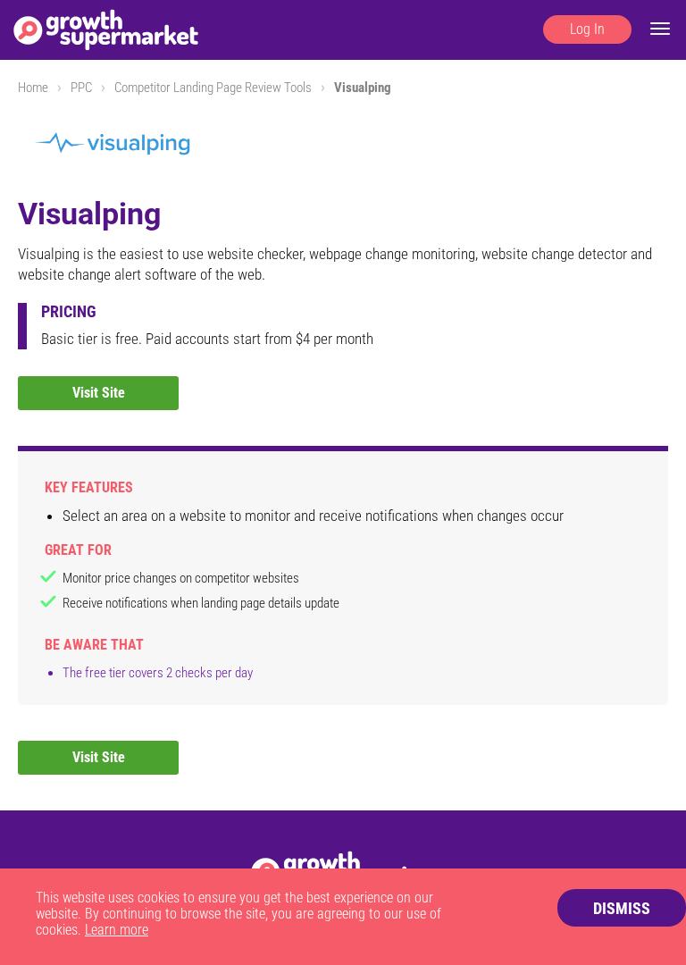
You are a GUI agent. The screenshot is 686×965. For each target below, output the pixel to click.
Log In (587, 29)
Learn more (116, 929)
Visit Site (98, 392)
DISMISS (621, 908)
